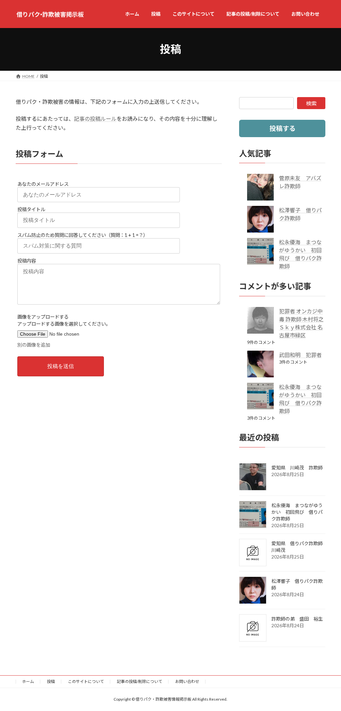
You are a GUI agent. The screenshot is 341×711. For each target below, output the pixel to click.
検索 (311, 103)
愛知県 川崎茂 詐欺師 (297, 467)
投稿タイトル (31, 209)
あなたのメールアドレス (43, 184)
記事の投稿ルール (95, 118)
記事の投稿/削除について (139, 681)
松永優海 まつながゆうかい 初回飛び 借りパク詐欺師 (297, 511)
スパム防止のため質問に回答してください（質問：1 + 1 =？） (82, 235)
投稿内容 (26, 261)
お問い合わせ (187, 681)
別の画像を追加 (33, 345)
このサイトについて (86, 681)
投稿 (51, 681)
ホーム (28, 681)
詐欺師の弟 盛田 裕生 (297, 618)
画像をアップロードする (43, 317)
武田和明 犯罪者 (300, 355)
